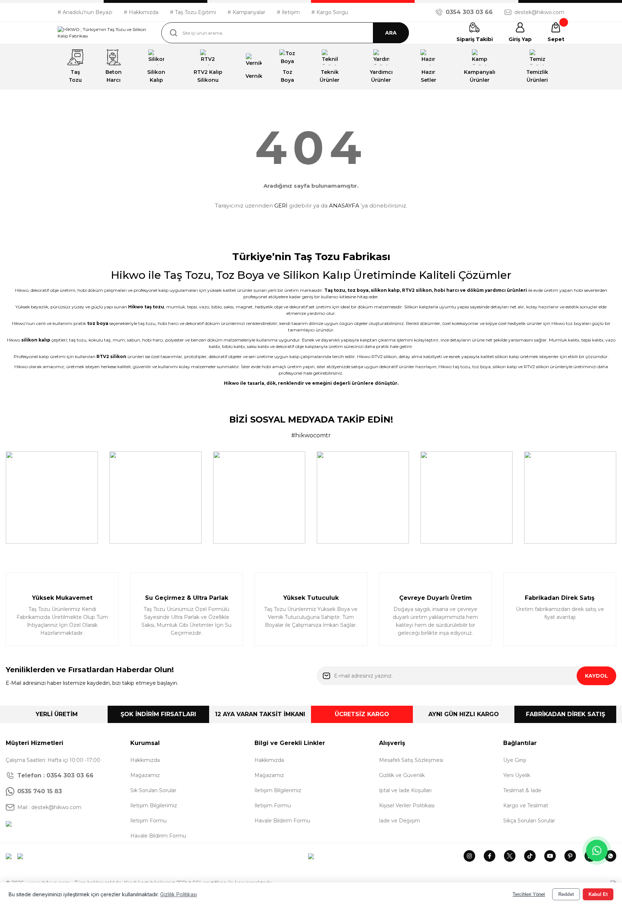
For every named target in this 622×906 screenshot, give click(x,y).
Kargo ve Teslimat (525, 805)
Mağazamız (145, 775)
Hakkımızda (145, 760)
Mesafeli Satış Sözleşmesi (411, 760)
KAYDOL (596, 676)
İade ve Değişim (399, 820)
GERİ (281, 205)
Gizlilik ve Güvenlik (402, 775)
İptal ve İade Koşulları (405, 790)
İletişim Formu (148, 820)
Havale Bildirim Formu (158, 836)
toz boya (358, 290)
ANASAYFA (344, 205)
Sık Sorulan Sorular (153, 790)
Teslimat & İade (522, 790)
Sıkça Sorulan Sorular (529, 820)
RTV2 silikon (417, 290)
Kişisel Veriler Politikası (406, 805)
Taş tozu (334, 290)
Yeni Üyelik (516, 775)
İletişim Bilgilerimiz (153, 805)
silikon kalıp (385, 290)
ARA (391, 33)
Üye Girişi (514, 760)
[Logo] (104, 32)
